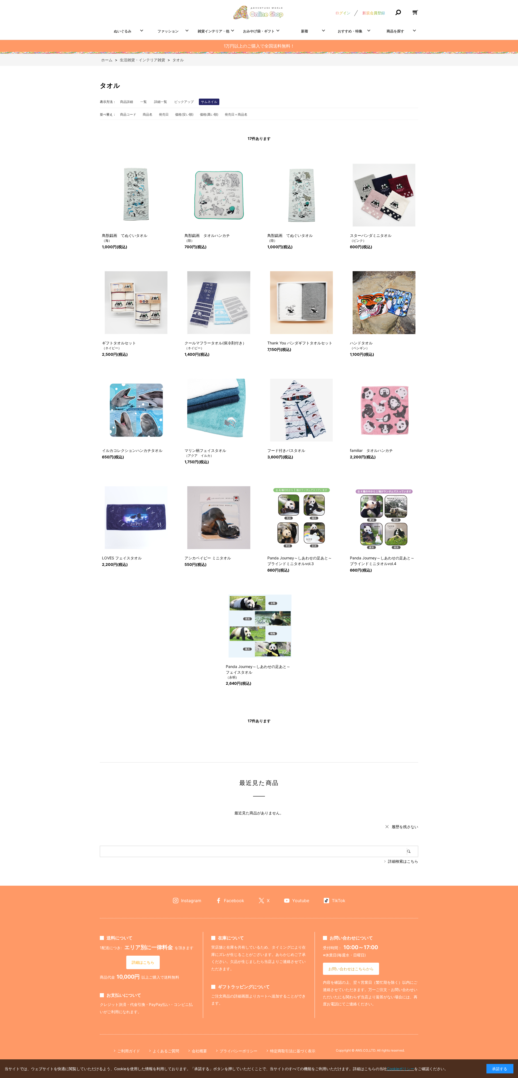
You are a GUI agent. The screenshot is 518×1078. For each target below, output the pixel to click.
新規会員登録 (373, 13)
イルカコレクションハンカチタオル (132, 450)
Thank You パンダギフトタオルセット (299, 343)
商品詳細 (126, 102)
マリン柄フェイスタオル (205, 450)
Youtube (300, 900)
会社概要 (199, 1051)
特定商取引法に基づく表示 (292, 1051)
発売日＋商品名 (236, 114)
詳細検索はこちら (403, 861)
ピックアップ (184, 102)
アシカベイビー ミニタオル (208, 558)
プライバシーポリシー (238, 1051)
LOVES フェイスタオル (122, 558)
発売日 (164, 114)
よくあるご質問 (166, 1051)
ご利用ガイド (128, 1051)
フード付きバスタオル (286, 450)
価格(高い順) (209, 114)
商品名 (147, 114)
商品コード (128, 114)
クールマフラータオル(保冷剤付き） (215, 343)
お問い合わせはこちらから (351, 968)
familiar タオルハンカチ (371, 450)
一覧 (143, 102)
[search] (412, 851)
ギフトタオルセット (119, 343)
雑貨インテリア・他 (213, 31)
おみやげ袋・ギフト (259, 31)
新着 (304, 31)
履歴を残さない (405, 826)
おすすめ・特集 (350, 31)
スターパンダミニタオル (370, 235)
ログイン (342, 13)
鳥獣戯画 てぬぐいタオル (124, 235)
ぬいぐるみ (122, 31)
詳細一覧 (160, 102)
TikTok (338, 900)
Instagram (191, 900)
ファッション (168, 31)
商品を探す (395, 31)
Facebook (234, 900)
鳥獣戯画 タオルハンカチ (207, 235)
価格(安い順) (184, 114)
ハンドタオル (361, 343)
